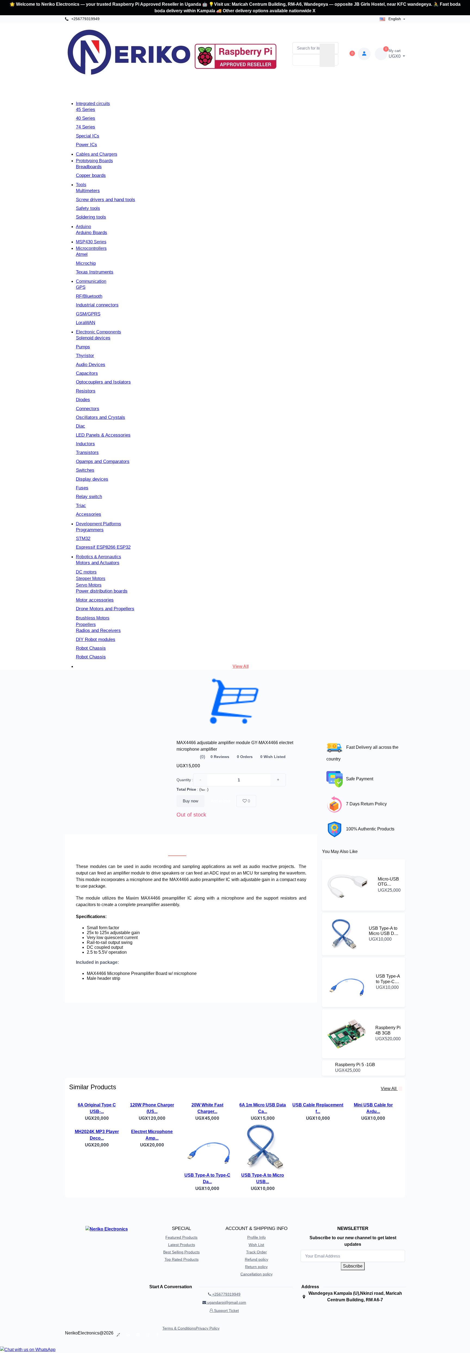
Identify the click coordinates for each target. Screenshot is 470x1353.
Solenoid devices (93, 337)
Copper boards (91, 175)
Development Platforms (98, 523)
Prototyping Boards (94, 160)
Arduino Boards (91, 232)
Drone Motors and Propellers (105, 608)
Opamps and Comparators (102, 461)
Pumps (83, 346)
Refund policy (256, 1259)
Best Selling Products (181, 1252)
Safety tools (88, 208)
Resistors (85, 391)
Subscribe (353, 1266)
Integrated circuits (93, 103)
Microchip (86, 263)
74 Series (85, 127)
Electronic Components (98, 332)
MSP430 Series (91, 242)
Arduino (83, 226)
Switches (85, 470)
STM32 (83, 538)
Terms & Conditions (179, 1328)
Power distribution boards (102, 591)
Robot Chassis (91, 648)
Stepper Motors (90, 578)
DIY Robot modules (95, 639)
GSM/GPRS (88, 314)
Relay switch (89, 496)
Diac (80, 426)
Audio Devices (90, 364)
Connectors (87, 408)
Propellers (86, 624)
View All (241, 666)
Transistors (87, 452)
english (394, 19)
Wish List (256, 1244)
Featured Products (181, 1237)
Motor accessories (95, 600)
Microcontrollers (91, 248)
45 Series (85, 109)
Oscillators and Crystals (100, 417)
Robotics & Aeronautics (98, 556)
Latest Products (181, 1244)
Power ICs (86, 144)
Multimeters (88, 190)
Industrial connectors (97, 305)
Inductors (85, 443)
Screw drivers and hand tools (105, 199)
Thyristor (85, 355)
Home (160, 93)
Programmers (90, 529)
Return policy (256, 1267)
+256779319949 (85, 19)
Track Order (256, 1252)
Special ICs (87, 136)
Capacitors (87, 373)
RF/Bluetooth (89, 296)
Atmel (82, 254)
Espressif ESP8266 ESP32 (103, 547)
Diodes (83, 399)
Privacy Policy (207, 1328)
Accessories (88, 514)
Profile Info (256, 1237)
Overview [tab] (177, 849)
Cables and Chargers (96, 154)
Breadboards (89, 166)
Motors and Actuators (97, 562)
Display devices (92, 479)
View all (389, 1088)
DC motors (86, 572)
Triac (81, 505)
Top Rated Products (182, 1259)
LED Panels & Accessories (103, 435)
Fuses (82, 487)
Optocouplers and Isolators (103, 382)
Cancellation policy (256, 1274)
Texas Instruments (94, 272)
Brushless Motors (92, 618)
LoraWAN (85, 322)
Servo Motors (88, 585)
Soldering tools (91, 217)
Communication (91, 281)
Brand (182, 93)
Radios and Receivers (98, 630)
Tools (81, 184)
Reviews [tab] (205, 849)
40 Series (85, 118)
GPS (80, 287)
